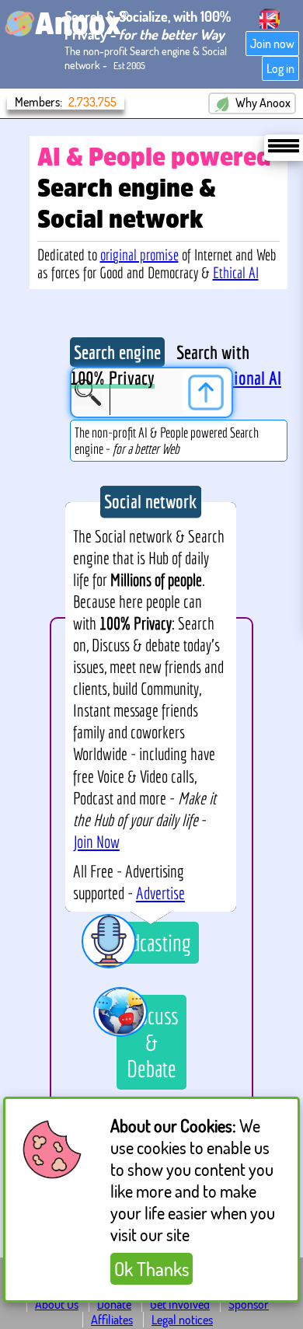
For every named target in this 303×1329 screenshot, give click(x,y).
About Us (56, 1304)
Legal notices (182, 1319)
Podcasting (152, 943)
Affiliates (112, 1319)
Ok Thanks (151, 1269)
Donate (114, 1304)
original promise (139, 254)
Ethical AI (236, 272)
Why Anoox (262, 102)
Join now (272, 43)
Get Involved (180, 1304)
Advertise (160, 893)
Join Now (96, 841)
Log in (280, 68)
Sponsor (248, 1304)
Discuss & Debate (151, 1042)
